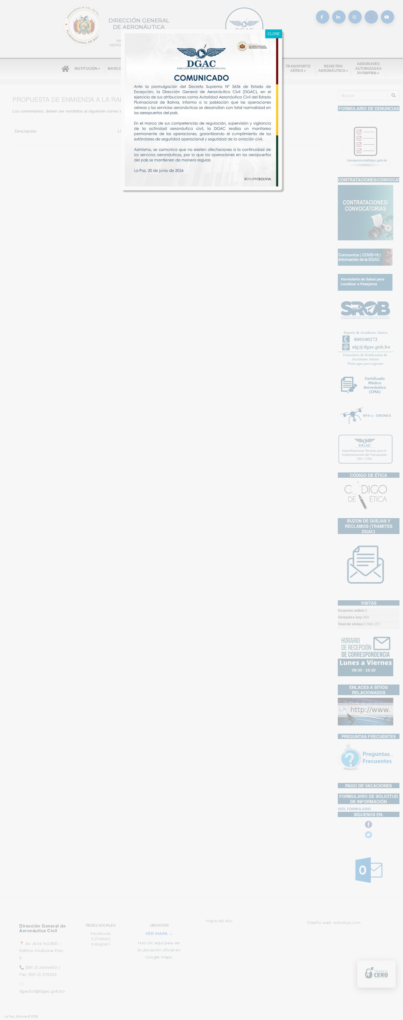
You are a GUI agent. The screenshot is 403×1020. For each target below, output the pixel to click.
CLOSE (274, 34)
